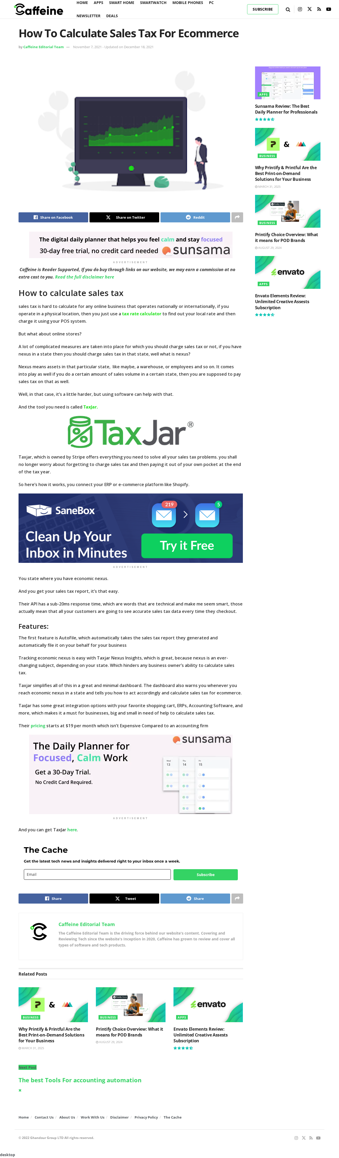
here (72, 830)
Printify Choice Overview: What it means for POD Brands (129, 1032)
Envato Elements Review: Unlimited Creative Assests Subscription (200, 1035)
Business (31, 1017)
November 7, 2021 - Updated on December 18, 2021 (113, 46)
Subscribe (263, 9)
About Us (67, 1117)
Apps (182, 1017)
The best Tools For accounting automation (80, 1080)
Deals (112, 15)
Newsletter (88, 15)
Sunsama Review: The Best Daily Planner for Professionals (286, 109)
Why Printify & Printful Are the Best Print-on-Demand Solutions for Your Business (51, 1035)
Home (24, 1117)
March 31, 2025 (32, 1048)
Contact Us (44, 1117)
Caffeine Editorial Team (43, 46)
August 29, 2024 (110, 1042)
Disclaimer (119, 1117)
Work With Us (92, 1117)
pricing (38, 726)
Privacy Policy (146, 1117)
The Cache (173, 1117)
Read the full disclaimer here (84, 277)
